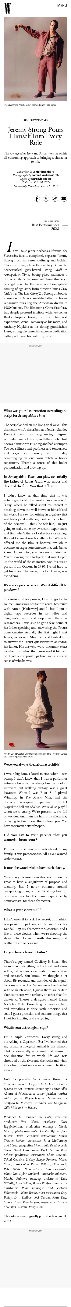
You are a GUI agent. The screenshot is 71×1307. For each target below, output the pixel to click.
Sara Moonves (41, 178)
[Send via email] (64, 199)
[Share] (37, 199)
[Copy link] (55, 199)
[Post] (46, 199)
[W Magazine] (7, 8)
